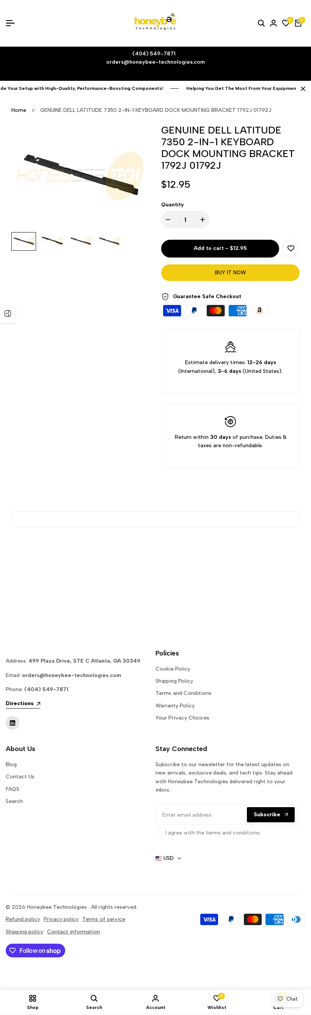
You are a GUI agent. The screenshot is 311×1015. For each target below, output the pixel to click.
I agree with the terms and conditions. (213, 833)
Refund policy (23, 919)
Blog (11, 764)
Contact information (73, 932)
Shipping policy (24, 932)
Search (14, 801)
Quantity (172, 204)
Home (18, 110)
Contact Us (20, 776)
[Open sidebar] (7, 314)
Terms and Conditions (184, 693)
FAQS (12, 789)
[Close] (301, 89)
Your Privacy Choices (182, 718)
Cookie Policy (173, 669)
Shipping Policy (174, 681)
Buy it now (230, 272)
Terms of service (103, 919)
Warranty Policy (175, 705)
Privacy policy (61, 919)
